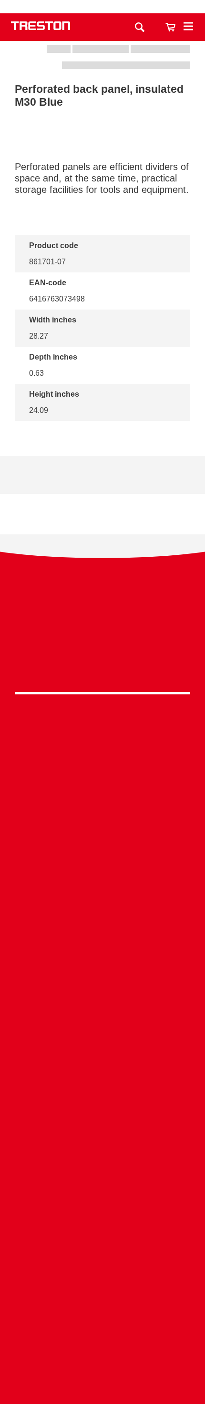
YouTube (99, 665)
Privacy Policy (102, 620)
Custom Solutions (102, 995)
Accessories (102, 821)
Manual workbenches (102, 923)
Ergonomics (102, 1009)
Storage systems (102, 748)
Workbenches (102, 733)
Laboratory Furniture (102, 864)
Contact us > (102, 1356)
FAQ (102, 1213)
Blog (102, 1169)
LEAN (102, 1039)
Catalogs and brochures (102, 1126)
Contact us (137, 6)
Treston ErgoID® (102, 1314)
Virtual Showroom (102, 1068)
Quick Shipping (102, 966)
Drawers (102, 777)
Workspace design (102, 980)
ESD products (102, 879)
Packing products (102, 893)
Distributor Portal (102, 1199)
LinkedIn (99, 640)
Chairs (102, 806)
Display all (47, 434)
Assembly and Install (102, 1328)
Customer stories (102, 1184)
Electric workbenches (102, 908)
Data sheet (54, 475)
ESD (102, 1024)
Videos (102, 1140)
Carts (102, 763)
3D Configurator (102, 1111)
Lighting (102, 792)
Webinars (102, 1155)
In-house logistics (102, 1053)
